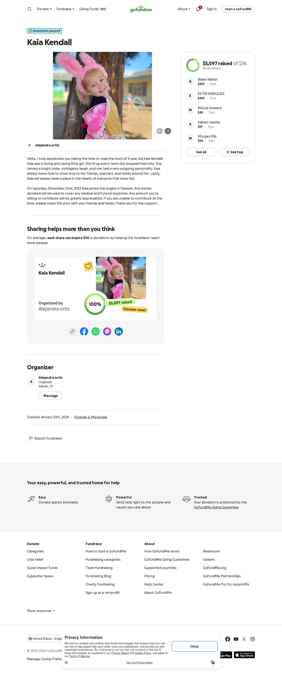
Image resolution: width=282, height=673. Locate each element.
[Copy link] (72, 331)
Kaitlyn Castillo (209, 122)
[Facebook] (84, 331)
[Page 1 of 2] (34, 133)
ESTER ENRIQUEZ (211, 94)
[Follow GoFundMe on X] (244, 639)
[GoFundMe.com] (141, 9)
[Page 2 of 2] (38, 133)
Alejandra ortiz (51, 377)
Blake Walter (208, 79)
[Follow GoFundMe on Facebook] (228, 639)
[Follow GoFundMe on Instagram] (252, 639)
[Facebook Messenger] (107, 331)
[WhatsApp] (95, 331)
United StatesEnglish (48, 638)
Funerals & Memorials (90, 417)
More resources (39, 611)
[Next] (168, 131)
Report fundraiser (48, 438)
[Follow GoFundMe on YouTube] (236, 639)
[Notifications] (198, 9)
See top (236, 152)
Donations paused (46, 30)
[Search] (29, 9)
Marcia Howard (209, 108)
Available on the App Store (244, 654)
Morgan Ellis (207, 136)
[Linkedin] (119, 331)
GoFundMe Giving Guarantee (216, 507)
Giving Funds (92, 9)
